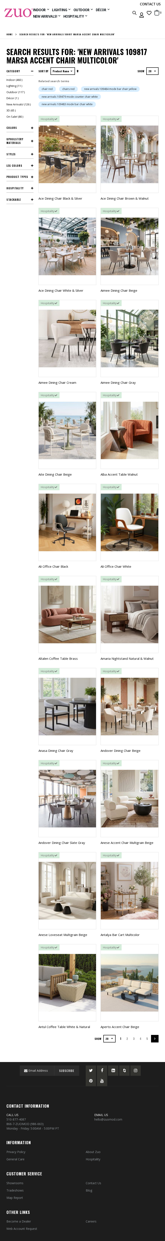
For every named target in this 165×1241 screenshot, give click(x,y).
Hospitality (93, 1159)
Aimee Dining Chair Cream (57, 382)
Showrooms (14, 1183)
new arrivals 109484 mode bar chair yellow (110, 89)
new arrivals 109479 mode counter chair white (70, 97)
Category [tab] (13, 71)
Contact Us (93, 1183)
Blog (89, 1190)
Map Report (14, 1198)
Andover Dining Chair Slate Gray (61, 842)
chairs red (68, 89)
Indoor (14, 80)
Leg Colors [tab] (14, 165)
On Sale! (15, 117)
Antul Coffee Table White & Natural (64, 1027)
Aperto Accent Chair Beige (120, 1027)
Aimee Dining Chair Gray (118, 382)
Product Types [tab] (17, 177)
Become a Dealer (18, 1221)
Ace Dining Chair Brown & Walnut (125, 198)
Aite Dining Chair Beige (55, 474)
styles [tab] (11, 154)
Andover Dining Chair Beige (121, 750)
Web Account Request (21, 1229)
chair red (47, 89)
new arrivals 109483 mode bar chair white (67, 104)
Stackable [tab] (13, 199)
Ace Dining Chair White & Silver (60, 290)
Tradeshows (15, 1190)
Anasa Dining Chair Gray (55, 750)
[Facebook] (102, 1070)
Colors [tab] (11, 127)
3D (11, 110)
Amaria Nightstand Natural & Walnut (127, 658)
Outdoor (16, 92)
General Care (15, 1159)
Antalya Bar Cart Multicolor (120, 935)
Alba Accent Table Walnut (119, 474)
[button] (149, 12)
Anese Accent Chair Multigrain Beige (127, 842)
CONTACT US (150, 4)
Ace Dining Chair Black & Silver (60, 198)
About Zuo (93, 1152)
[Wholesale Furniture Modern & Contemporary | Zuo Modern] (18, 12)
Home (9, 34)
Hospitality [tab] (15, 188)
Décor (13, 98)
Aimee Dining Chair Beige (119, 290)
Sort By (43, 71)
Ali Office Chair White (116, 566)
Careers (91, 1221)
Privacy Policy (15, 1152)
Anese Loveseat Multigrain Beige (62, 935)
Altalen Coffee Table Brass (58, 658)
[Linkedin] (113, 1070)
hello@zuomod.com (108, 1119)
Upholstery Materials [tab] (14, 141)
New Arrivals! (19, 104)
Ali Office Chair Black (53, 566)
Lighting (14, 86)
